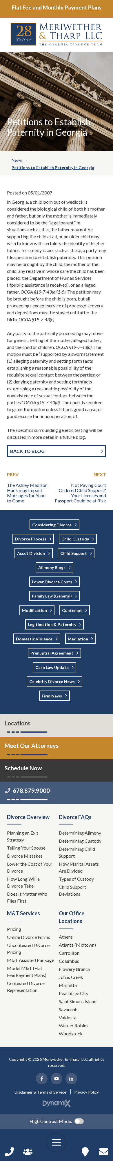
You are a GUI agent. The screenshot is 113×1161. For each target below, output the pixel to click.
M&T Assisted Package (30, 960)
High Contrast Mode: (51, 1121)
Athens (66, 936)
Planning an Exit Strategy (22, 836)
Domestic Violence (34, 638)
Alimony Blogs (51, 567)
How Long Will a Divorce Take (23, 882)
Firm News (52, 695)
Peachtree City (73, 993)
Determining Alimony (80, 832)
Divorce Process (30, 538)
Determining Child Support (77, 852)
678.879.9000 (31, 790)
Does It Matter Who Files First (27, 897)
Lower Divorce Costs (52, 581)
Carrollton (69, 953)
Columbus (69, 961)
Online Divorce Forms (28, 937)
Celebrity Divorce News (52, 681)
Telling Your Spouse (26, 847)
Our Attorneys (27, 1151)
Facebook (42, 1078)
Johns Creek (71, 977)
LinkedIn (71, 1078)
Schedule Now (103, 1151)
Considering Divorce (52, 524)
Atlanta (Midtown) (77, 945)
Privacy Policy (86, 1092)
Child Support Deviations (72, 890)
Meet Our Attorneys (32, 745)
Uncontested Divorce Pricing (28, 948)
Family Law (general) (52, 595)
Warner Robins (73, 1025)
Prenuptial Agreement (51, 653)
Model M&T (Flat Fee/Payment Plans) (26, 971)
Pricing (14, 929)
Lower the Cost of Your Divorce (29, 867)
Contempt (72, 610)
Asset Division (31, 553)
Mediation (78, 638)
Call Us (9, 1151)
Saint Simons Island (77, 1001)
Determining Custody (80, 841)
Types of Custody (76, 879)
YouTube (56, 1078)
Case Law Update (52, 667)
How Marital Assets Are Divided (79, 867)
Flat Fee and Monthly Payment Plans (56, 7)
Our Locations (85, 1151)
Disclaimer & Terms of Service (40, 1092)
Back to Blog (27, 451)
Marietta (68, 985)
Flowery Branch (74, 969)
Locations (17, 723)
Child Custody (75, 538)
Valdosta (67, 1017)
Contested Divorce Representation (26, 986)
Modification (34, 610)
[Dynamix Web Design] (57, 1103)
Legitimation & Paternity (52, 624)
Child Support (73, 553)
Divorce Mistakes (25, 856)
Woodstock (71, 1033)
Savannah (68, 1009)
